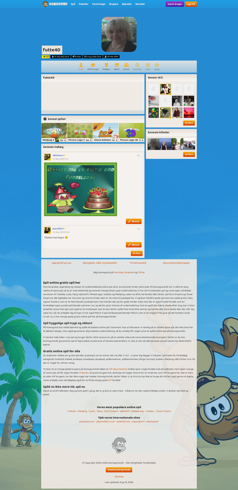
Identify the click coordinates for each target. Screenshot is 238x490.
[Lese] (165, 89)
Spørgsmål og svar (61, 263)
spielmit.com (123, 422)
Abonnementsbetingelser (176, 263)
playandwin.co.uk (105, 422)
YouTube (118, 272)
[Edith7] (177, 113)
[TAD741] (153, 101)
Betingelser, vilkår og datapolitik (100, 263)
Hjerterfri (125, 411)
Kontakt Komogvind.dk (119, 469)
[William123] (177, 89)
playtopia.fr (153, 422)
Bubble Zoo (138, 411)
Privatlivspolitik (138, 263)
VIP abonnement (118, 369)
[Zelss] (153, 89)
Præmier (84, 373)
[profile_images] (153, 144)
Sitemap (119, 477)
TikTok (141, 272)
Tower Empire (163, 411)
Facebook (129, 272)
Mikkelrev (58, 155)
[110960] (189, 113)
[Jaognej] (165, 113)
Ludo (91, 411)
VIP (110, 380)
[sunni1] (165, 144)
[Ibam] (177, 101)
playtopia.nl (138, 422)
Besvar (136, 221)
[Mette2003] (153, 113)
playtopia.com (86, 422)
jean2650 (58, 229)
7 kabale (71, 411)
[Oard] (189, 101)
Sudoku (150, 411)
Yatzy (99, 411)
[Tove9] (189, 89)
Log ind (191, 4)
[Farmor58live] (165, 101)
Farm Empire (111, 411)
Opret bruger (175, 4)
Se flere (137, 253)
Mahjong (82, 411)
